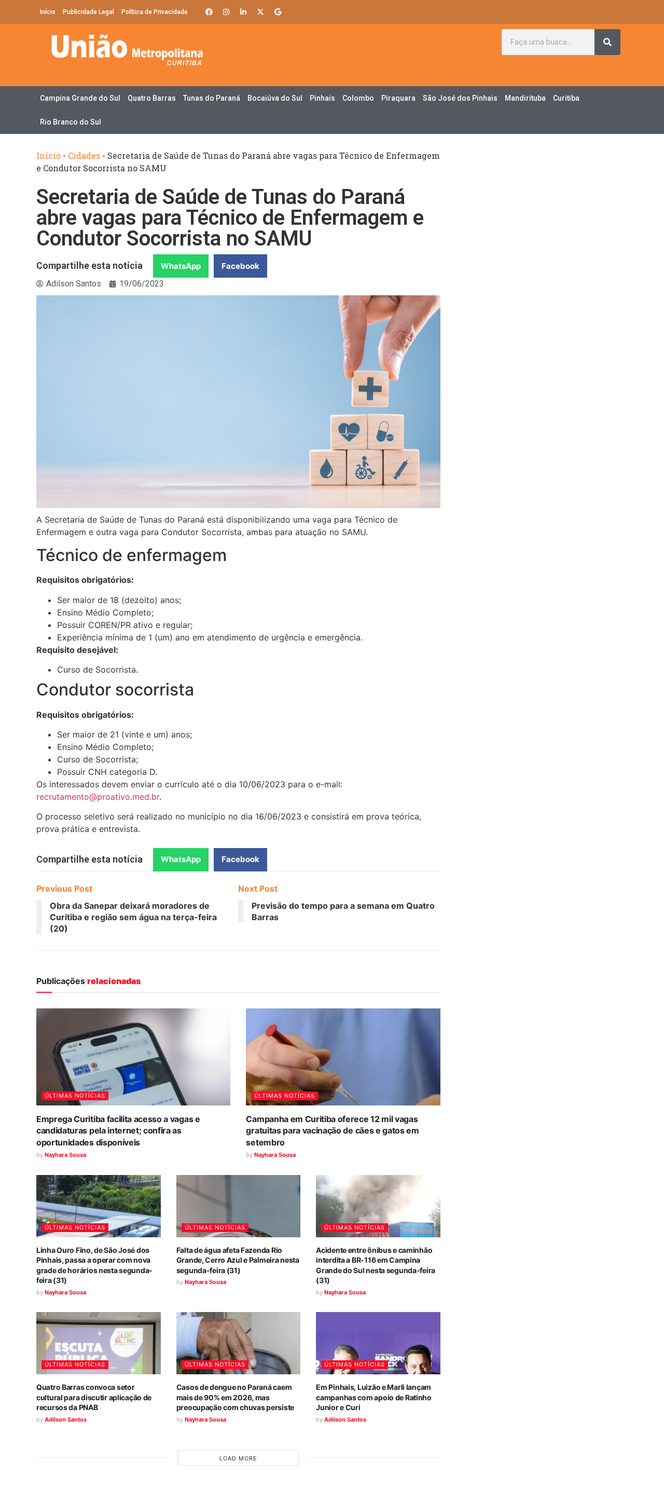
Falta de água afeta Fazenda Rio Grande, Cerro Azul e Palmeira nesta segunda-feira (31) (237, 1260)
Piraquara (398, 98)
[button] (181, 266)
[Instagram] (226, 12)
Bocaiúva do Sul (274, 98)
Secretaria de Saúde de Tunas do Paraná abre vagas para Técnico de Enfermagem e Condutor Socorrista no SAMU (230, 218)
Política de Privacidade (154, 12)
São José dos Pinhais (460, 98)
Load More (238, 1458)
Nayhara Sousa (65, 1154)
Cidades (84, 155)
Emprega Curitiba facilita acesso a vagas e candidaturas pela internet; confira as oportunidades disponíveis (118, 1130)
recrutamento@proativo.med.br (97, 796)
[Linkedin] (243, 12)
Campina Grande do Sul (80, 98)
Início (48, 12)
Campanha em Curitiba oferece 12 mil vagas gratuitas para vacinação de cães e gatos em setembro (332, 1130)
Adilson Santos (66, 1419)
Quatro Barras (152, 98)
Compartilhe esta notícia (89, 265)
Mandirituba (525, 98)
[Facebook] (209, 12)
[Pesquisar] (607, 42)
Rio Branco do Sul (70, 122)
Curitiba (566, 98)
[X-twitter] (260, 12)
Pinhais (322, 98)
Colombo (358, 98)
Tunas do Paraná (211, 98)
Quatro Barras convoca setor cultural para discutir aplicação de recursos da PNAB (93, 1397)
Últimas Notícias (75, 1095)
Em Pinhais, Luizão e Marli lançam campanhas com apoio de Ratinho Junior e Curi (374, 1397)
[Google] (277, 12)
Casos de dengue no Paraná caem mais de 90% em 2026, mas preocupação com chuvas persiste (235, 1397)
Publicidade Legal (88, 12)
